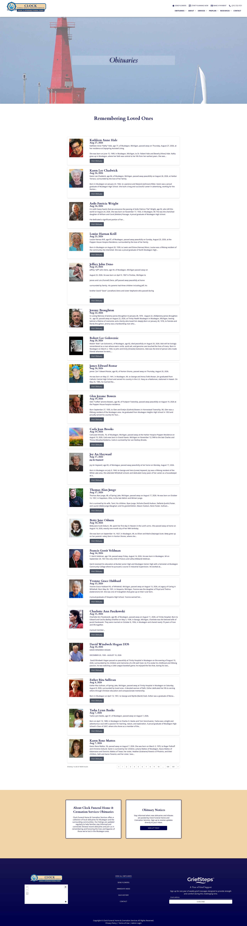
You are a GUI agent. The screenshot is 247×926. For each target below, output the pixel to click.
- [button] (27, 889)
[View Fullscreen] (27, 893)
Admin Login (136, 923)
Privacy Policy (111, 923)
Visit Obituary (96, 161)
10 (158, 767)
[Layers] (65, 887)
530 (168, 767)
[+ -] (46, 894)
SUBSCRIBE (201, 902)
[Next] (178, 767)
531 (173, 767)
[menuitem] (180, 10)
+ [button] (27, 887)
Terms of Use (124, 923)
